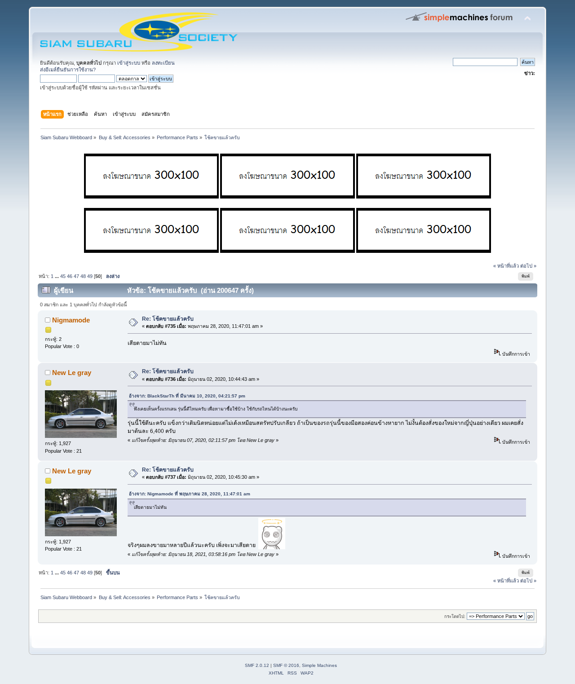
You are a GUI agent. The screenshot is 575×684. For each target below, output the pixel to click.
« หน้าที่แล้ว (506, 266)
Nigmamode (71, 320)
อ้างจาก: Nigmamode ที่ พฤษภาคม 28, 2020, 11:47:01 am (189, 493)
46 (69, 276)
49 (90, 276)
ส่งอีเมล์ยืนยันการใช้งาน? (68, 69)
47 (76, 276)
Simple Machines (319, 665)
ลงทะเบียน (163, 63)
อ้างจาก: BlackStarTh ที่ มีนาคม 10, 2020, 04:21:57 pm (187, 395)
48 (83, 276)
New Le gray (71, 372)
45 (63, 276)
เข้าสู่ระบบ (128, 63)
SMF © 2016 (286, 665)
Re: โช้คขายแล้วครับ (168, 319)
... (57, 276)
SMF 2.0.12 (257, 665)
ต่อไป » (528, 266)
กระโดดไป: (454, 616)
